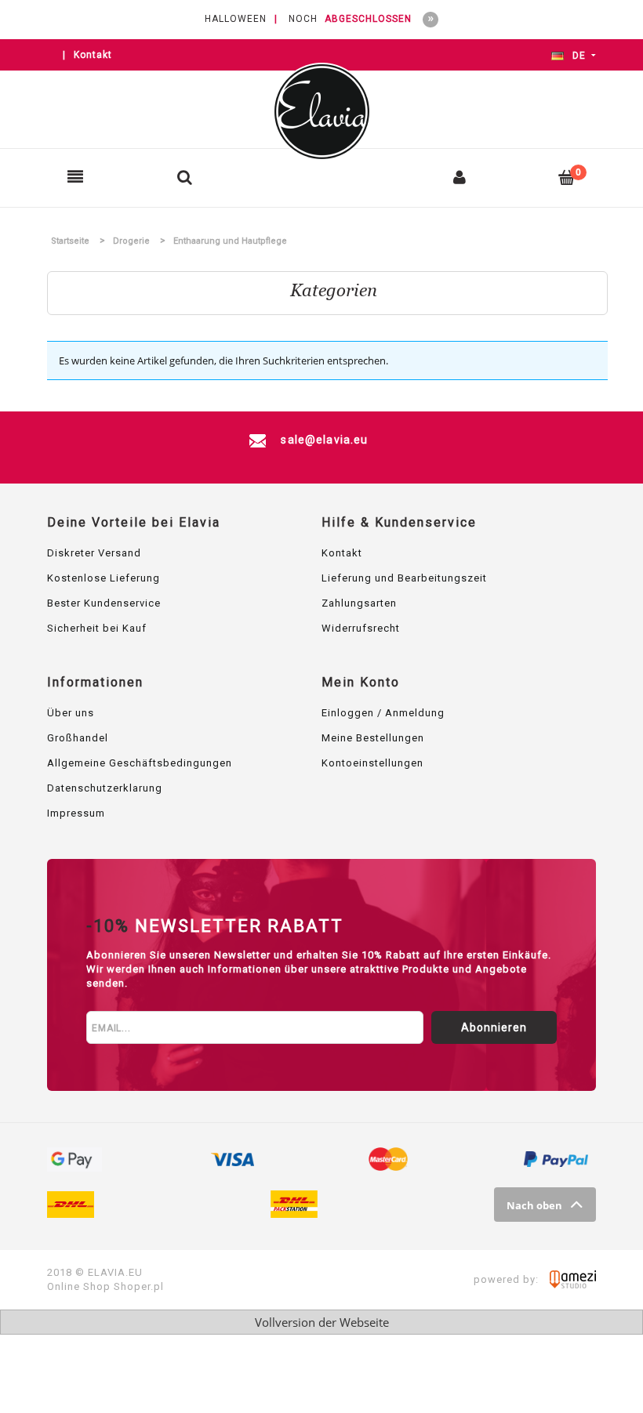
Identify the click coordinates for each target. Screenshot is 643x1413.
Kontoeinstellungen (372, 763)
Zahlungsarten (359, 603)
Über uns (70, 713)
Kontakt (93, 54)
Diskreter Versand (94, 553)
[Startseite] (321, 112)
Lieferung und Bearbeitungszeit (404, 578)
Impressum (76, 813)
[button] (75, 177)
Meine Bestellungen (373, 738)
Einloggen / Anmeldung (383, 713)
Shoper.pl (139, 1286)
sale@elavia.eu (323, 439)
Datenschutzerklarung (104, 788)
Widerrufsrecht (361, 628)
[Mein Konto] (459, 177)
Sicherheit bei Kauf (97, 628)
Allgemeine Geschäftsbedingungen (139, 763)
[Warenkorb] (567, 177)
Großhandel (77, 738)
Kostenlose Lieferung (103, 578)
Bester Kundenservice (104, 603)
